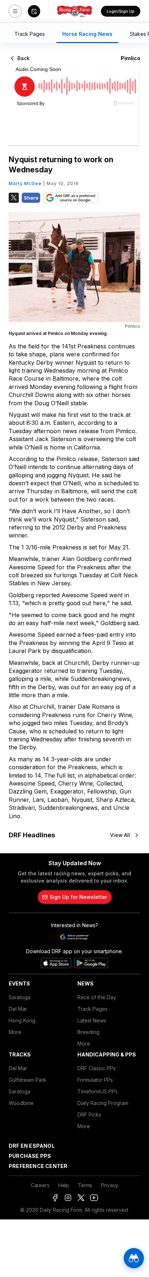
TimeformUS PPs (97, 1091)
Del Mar (18, 1009)
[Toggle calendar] (34, 11)
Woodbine (21, 1103)
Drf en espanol (32, 1146)
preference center (38, 1166)
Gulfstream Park (27, 1080)
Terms (85, 1185)
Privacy (109, 1185)
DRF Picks (89, 1114)
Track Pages (92, 1009)
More (15, 1032)
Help (63, 1185)
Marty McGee (25, 183)
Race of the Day (96, 997)
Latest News (91, 1020)
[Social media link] (55, 1197)
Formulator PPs (95, 1080)
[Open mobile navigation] (15, 11)
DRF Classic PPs (96, 1068)
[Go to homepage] (74, 11)
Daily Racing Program (102, 1103)
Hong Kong (22, 1020)
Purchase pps (30, 1156)
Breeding (88, 1032)
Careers (40, 1185)
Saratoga (19, 997)
